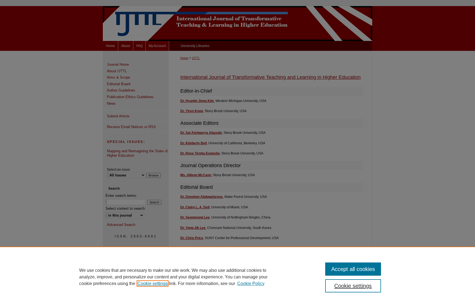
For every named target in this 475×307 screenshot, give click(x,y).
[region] (237, 277)
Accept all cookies (353, 269)
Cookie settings (152, 283)
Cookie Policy (250, 283)
